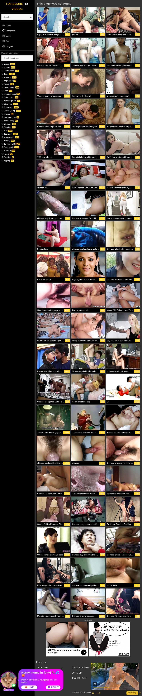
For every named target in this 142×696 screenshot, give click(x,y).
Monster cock (11, 94)
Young (9, 64)
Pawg (8, 154)
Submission (10, 97)
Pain (7, 90)
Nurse (8, 84)
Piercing (9, 127)
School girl (10, 107)
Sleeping (9, 124)
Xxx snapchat (11, 117)
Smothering (10, 120)
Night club (9, 80)
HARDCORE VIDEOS (17, 6)
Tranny (8, 140)
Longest (9, 46)
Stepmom (10, 104)
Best (7, 41)
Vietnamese (10, 71)
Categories (10, 31)
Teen (8, 74)
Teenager (10, 134)
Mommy (9, 77)
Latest (8, 36)
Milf (7, 130)
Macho (8, 114)
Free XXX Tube (79, 678)
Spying (8, 160)
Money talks (11, 137)
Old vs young (12, 110)
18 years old (11, 144)
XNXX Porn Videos (81, 667)
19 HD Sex (77, 673)
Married (9, 150)
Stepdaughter (11, 100)
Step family (11, 147)
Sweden (8, 157)
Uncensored (11, 87)
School (9, 67)
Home (8, 25)
